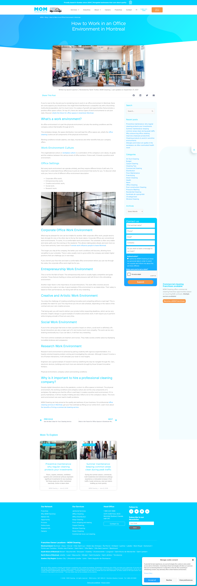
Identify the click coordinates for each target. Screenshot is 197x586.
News (128, 182)
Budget (128, 161)
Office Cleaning (131, 185)
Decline (169, 580)
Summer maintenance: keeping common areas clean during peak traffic (98, 467)
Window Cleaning (132, 199)
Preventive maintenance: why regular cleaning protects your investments (58, 467)
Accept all (152, 580)
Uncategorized (131, 197)
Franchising (130, 175)
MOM (41, 17)
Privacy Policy (148, 573)
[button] (193, 560)
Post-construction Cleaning (136, 187)
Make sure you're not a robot (137, 269)
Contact (129, 10)
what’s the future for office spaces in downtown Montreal (72, 113)
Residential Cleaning (133, 192)
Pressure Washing (132, 190)
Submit (140, 282)
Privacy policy (105, 582)
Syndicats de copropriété (135, 194)
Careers (108, 10)
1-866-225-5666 (131, 578)
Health (128, 180)
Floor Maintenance (133, 173)
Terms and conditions (93, 582)
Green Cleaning (132, 178)
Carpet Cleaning (132, 164)
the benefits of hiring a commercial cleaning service (60, 407)
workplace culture (69, 153)
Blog (46, 17)
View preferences (186, 580)
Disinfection (130, 171)
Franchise (118, 10)
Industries (86, 10)
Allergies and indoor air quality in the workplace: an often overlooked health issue (140, 145)
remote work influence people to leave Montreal (88, 245)
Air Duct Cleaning (132, 159)
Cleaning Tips (131, 166)
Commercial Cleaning (134, 168)
